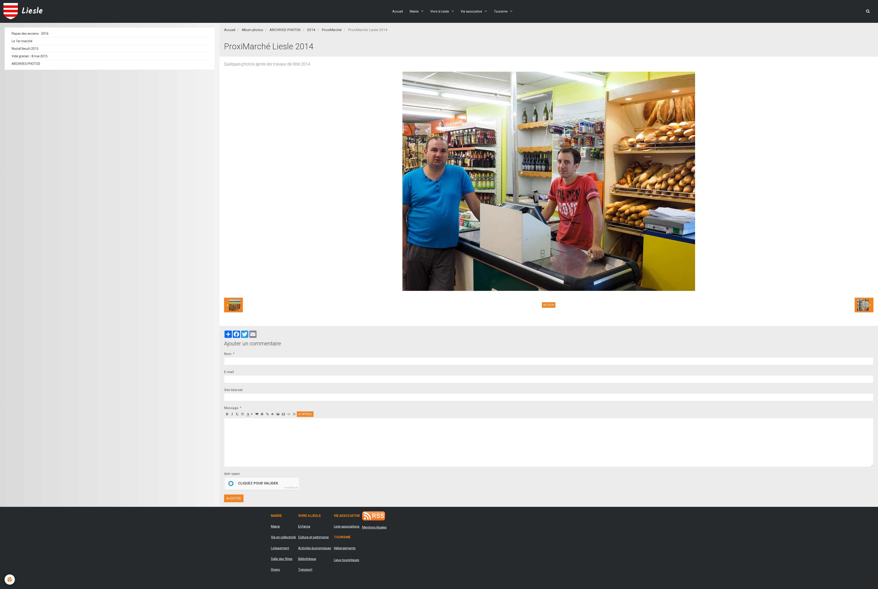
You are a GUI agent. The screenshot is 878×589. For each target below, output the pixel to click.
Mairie (414, 11)
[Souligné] (237, 414)
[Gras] (227, 414)
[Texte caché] (272, 414)
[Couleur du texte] (249, 414)
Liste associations (346, 526)
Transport (305, 569)
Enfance (304, 526)
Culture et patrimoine (313, 537)
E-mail (229, 372)
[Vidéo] (283, 414)
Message (231, 408)
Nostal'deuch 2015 (25, 48)
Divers (275, 569)
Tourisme (501, 11)
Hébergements (345, 548)
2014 (311, 30)
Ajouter (234, 498)
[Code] (289, 414)
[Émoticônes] (294, 414)
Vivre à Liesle (440, 11)
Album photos (252, 30)
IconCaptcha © (291, 487)
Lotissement (280, 548)
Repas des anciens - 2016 (30, 33)
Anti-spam (232, 474)
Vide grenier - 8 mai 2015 (30, 56)
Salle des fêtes (281, 559)
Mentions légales (374, 527)
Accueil (397, 11)
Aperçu (306, 414)
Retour (548, 305)
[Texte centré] (262, 414)
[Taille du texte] (242, 414)
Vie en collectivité (283, 537)
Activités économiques (314, 548)
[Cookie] (10, 579)
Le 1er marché (22, 41)
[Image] (278, 414)
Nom (227, 354)
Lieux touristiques (346, 560)
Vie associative (472, 11)
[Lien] (267, 414)
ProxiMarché (332, 30)
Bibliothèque (307, 559)
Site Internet (233, 390)
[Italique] (232, 414)
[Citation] (257, 414)
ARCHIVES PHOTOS (285, 30)
